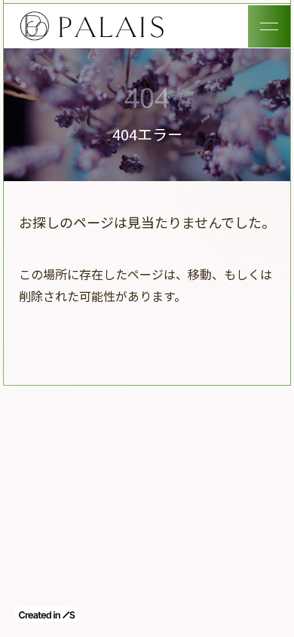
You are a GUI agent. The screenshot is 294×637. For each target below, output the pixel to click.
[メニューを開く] (269, 26)
